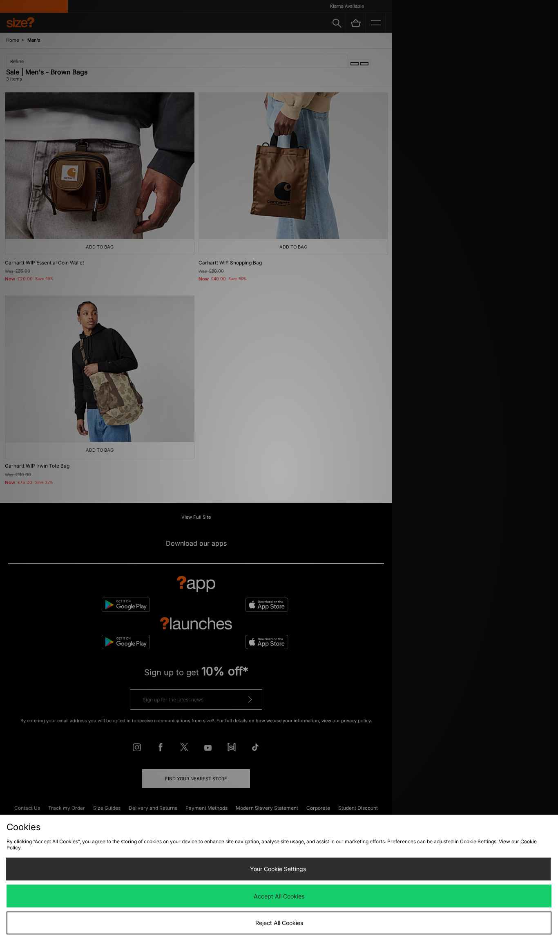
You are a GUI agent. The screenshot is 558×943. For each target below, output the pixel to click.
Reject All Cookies (279, 922)
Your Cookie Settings (278, 868)
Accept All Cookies (279, 896)
